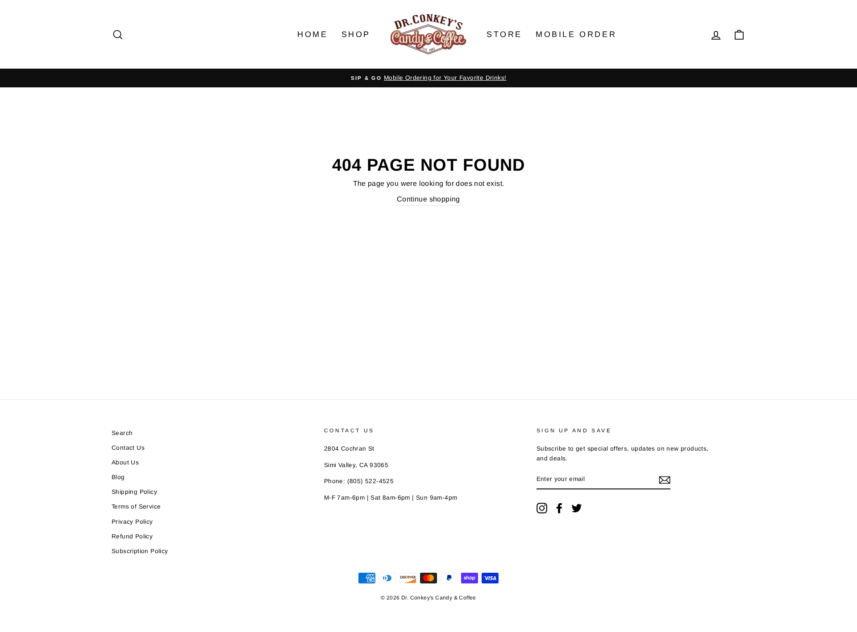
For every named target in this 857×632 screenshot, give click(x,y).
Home (312, 34)
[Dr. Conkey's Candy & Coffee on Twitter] (576, 508)
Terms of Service (136, 506)
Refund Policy (132, 536)
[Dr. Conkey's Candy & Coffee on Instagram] (542, 508)
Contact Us (128, 447)
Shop (355, 34)
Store (504, 34)
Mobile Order (576, 34)
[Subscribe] (664, 479)
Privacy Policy (132, 521)
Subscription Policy (140, 551)
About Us (125, 462)
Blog (118, 477)
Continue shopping (428, 199)
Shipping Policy (134, 491)
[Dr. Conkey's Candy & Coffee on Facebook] (559, 508)
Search (122, 433)
